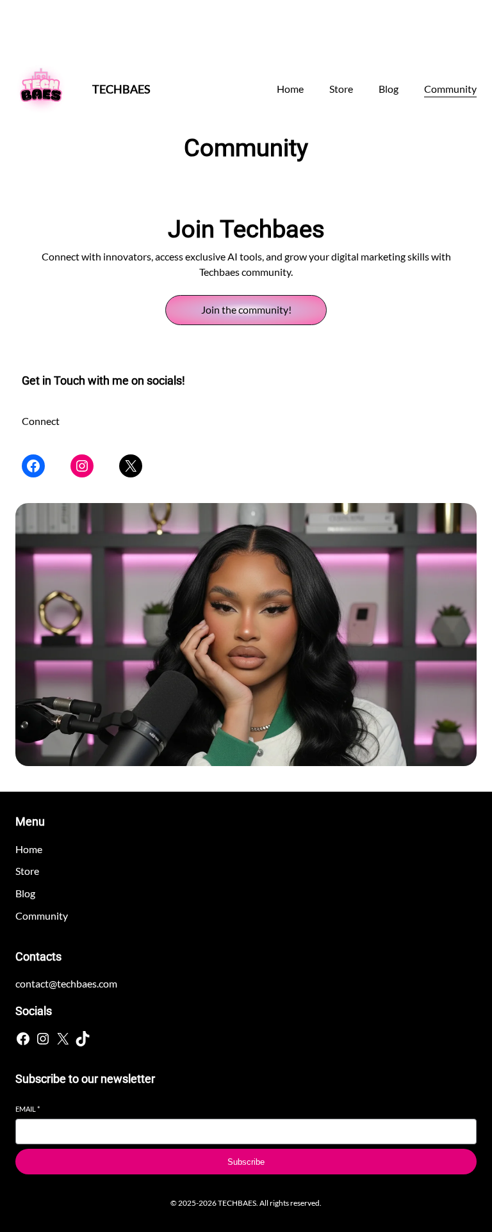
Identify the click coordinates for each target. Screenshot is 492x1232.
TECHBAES (121, 89)
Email (27, 1109)
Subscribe (246, 1162)
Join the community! (246, 309)
